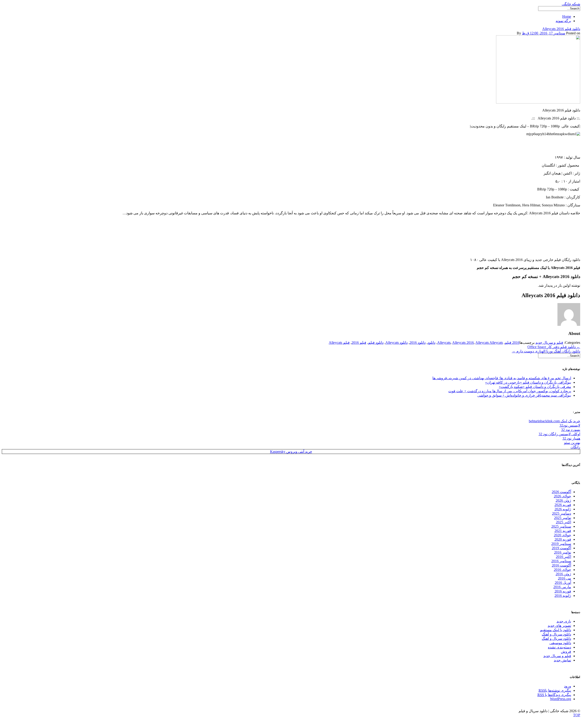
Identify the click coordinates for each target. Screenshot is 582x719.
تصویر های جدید (559, 626)
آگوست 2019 (561, 548)
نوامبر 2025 (562, 518)
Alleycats (444, 342)
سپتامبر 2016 (561, 561)
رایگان (575, 447)
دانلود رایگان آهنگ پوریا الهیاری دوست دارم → (546, 351)
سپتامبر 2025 (561, 526)
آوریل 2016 (563, 583)
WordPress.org (560, 699)
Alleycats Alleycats (489, 342)
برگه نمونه (563, 21)
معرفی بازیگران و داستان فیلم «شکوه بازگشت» (535, 387)
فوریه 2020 (562, 539)
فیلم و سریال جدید (549, 342)
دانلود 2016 (417, 342)
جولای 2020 (562, 535)
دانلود (431, 342)
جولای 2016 (562, 570)
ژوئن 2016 (563, 574)
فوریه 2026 (562, 505)
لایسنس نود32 (569, 425)
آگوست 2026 (561, 492)
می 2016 (564, 578)
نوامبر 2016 (562, 552)
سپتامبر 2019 (561, 544)
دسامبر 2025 (561, 513)
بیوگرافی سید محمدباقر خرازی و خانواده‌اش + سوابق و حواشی (524, 395)
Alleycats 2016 (463, 342)
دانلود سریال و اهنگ (556, 639)
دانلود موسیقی (560, 643)
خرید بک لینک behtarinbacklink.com (554, 421)
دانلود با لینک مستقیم (555, 630)
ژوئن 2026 (563, 500)
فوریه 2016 (562, 591)
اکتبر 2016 (563, 557)
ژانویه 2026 (562, 509)
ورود (567, 686)
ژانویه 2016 (562, 595)
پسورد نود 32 (570, 430)
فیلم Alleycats (339, 342)
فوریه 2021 (562, 531)
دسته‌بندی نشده (559, 647)
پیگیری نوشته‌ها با (555, 690)
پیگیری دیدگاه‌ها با (554, 695)
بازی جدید (564, 621)
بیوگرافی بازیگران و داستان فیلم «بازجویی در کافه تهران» (528, 382)
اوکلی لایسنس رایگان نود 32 (559, 434)
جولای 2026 (562, 496)
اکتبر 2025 (563, 522)
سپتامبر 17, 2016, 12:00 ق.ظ (543, 33)
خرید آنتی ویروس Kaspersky (291, 451)
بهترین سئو (572, 443)
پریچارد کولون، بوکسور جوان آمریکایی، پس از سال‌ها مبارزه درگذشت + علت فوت (509, 391)
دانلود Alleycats (396, 342)
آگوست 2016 (561, 565)
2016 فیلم (512, 342)
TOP (576, 715)
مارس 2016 (562, 587)
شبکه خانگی (571, 4)
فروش (566, 651)
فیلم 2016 (358, 342)
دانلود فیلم (376, 342)
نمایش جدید (562, 660)
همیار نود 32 (571, 438)
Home (566, 16)
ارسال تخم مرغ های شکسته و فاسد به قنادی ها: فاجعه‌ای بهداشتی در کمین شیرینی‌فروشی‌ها (501, 378)
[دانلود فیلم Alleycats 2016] (538, 102)
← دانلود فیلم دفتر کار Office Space (553, 347)
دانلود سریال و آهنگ (556, 634)
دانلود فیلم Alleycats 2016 (561, 29)
